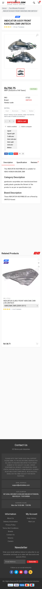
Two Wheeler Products (16, 8)
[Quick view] (38, 259)
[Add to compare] (38, 266)
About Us (10, 518)
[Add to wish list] (38, 263)
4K (20, 153)
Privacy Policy (10, 525)
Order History (31, 518)
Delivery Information (10, 522)
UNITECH (29, 100)
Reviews (35, 162)
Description (8, 162)
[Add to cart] (37, 344)
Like (6, 153)
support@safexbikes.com (21, 485)
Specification (22, 162)
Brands (10, 531)
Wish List (31, 522)
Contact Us (11, 535)
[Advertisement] (21, 225)
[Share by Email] (23, 154)
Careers (10, 541)
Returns (10, 538)
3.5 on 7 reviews (18, 27)
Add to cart (22, 121)
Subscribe (32, 562)
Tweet (10, 153)
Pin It (15, 153)
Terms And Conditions (10, 528)
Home (4, 8)
